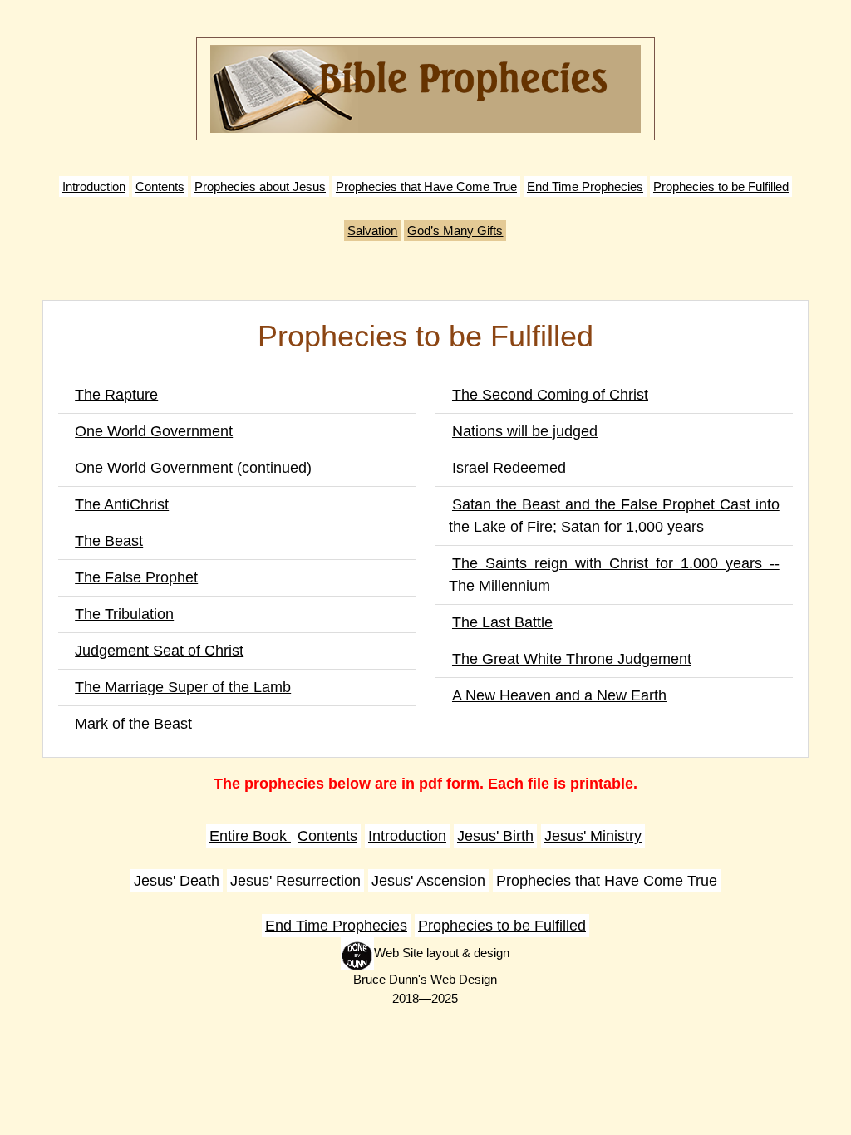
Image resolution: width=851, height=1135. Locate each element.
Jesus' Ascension (428, 880)
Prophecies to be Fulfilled (721, 186)
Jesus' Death (176, 880)
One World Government (154, 431)
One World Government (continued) (193, 467)
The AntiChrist (122, 504)
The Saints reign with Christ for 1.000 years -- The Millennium (614, 574)
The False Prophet (136, 577)
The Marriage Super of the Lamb (183, 687)
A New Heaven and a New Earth (559, 695)
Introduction (93, 186)
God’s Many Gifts (455, 231)
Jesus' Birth (495, 836)
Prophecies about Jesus (260, 186)
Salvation (372, 231)
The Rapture (116, 394)
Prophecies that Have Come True (426, 186)
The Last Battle (502, 622)
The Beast (109, 541)
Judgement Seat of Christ (159, 650)
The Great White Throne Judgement (571, 659)
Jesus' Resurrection (295, 880)
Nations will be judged (525, 431)
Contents (159, 186)
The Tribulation (124, 614)
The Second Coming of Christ (550, 394)
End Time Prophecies (585, 186)
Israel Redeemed (509, 467)
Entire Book (250, 836)
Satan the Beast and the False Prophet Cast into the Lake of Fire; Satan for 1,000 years (614, 515)
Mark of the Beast (133, 723)
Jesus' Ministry (593, 836)
